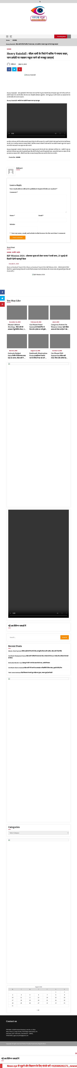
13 (38, 997)
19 (30, 1000)
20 (38, 1000)
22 (55, 1000)
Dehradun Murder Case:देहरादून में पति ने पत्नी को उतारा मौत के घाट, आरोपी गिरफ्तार (29, 663)
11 (21, 997)
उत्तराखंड (9, 49)
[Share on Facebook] (2, 292)
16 (64, 997)
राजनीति (14, 252)
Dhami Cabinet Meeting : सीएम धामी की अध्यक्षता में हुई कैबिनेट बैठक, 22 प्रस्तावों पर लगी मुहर (16, 327)
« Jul (38, 1010)
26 (30, 1003)
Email (40, 215)
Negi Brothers (42, 1044)
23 (64, 1000)
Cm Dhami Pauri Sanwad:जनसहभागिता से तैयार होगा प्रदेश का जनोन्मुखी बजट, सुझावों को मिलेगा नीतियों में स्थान (38, 327)
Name (12, 215)
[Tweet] (2, 298)
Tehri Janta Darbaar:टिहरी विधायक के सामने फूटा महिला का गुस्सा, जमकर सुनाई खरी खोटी (30, 672)
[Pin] (2, 304)
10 (12, 997)
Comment (14, 192)
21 (47, 1000)
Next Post (11, 247)
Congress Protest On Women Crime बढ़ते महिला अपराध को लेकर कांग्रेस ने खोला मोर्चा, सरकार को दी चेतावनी (60, 327)
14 (47, 997)
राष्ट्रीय (18, 252)
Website (12, 224)
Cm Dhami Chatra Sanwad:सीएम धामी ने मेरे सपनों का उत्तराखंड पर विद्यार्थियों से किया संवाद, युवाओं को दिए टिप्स (35, 667)
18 (21, 1000)
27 (38, 1003)
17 (12, 1000)
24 (12, 1003)
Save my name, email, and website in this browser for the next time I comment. (39, 233)
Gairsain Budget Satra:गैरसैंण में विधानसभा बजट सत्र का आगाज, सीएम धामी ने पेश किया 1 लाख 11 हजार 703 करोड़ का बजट (17, 355)
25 (21, 1003)
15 (55, 997)
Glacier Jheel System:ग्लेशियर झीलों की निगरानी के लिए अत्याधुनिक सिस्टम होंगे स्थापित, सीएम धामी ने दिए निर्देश (35, 651)
